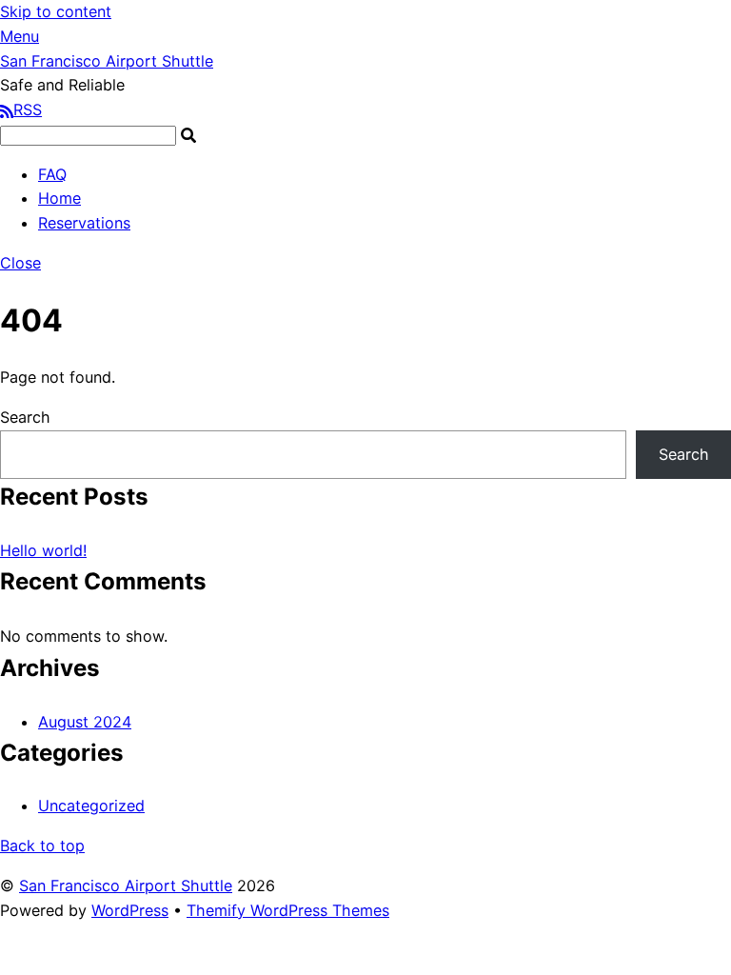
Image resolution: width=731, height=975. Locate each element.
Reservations (84, 222)
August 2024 (84, 721)
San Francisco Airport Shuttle (125, 885)
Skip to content (55, 11)
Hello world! (43, 550)
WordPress (129, 910)
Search (25, 417)
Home (59, 198)
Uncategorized (91, 805)
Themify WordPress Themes (288, 910)
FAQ (52, 174)
